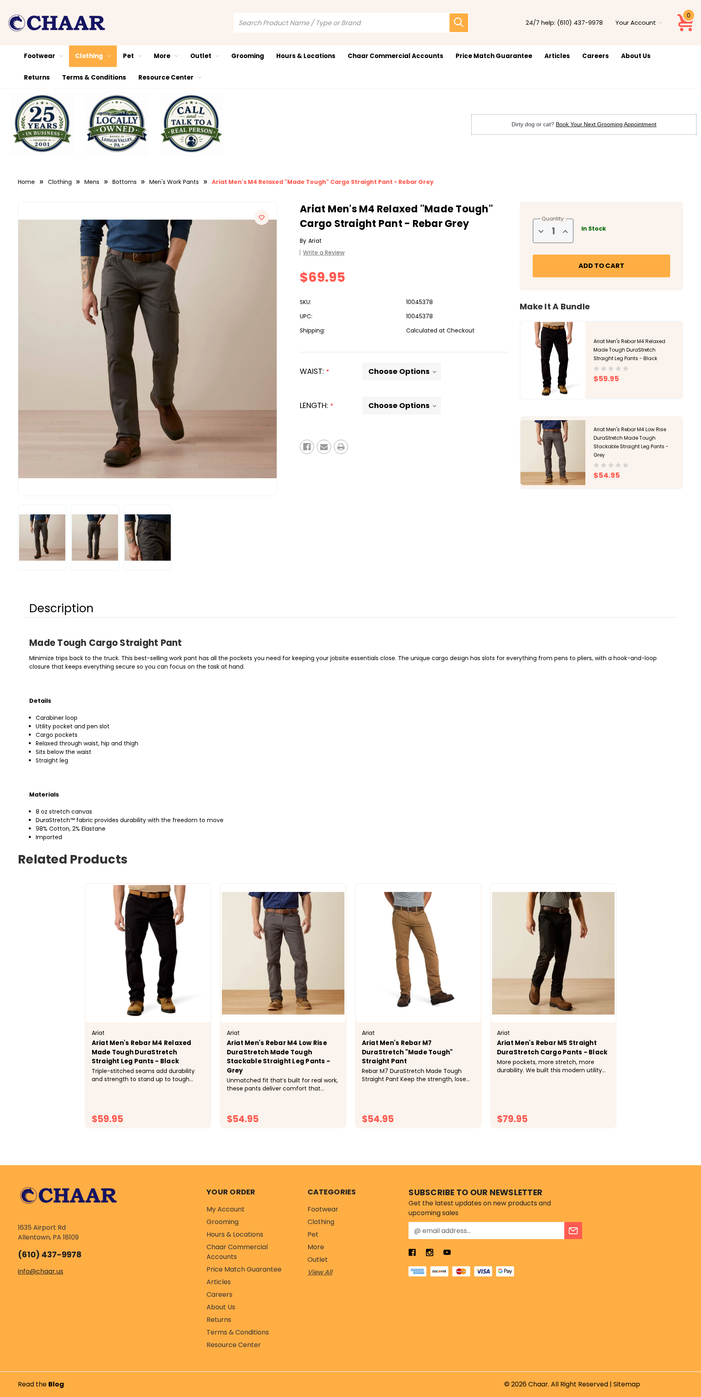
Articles (557, 56)
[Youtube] (447, 1252)
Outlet (200, 56)
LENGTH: (316, 405)
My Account (225, 1209)
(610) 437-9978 (580, 22)
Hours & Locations (305, 56)
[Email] (324, 447)
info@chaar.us (40, 1271)
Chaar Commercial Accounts (395, 56)
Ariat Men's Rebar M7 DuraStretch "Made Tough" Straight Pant (407, 1052)
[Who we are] (42, 124)
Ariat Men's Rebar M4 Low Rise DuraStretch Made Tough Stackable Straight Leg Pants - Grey (279, 1057)
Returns (37, 77)
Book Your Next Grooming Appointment (606, 124)
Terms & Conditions (94, 77)
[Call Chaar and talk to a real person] (191, 124)
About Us (636, 56)
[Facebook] (307, 447)
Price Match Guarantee (494, 56)
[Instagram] (429, 1252)
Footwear (39, 56)
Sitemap (626, 1384)
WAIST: (314, 371)
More (162, 56)
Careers (595, 56)
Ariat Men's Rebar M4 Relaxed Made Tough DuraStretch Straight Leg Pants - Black (629, 350)
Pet (128, 56)
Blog (56, 1384)
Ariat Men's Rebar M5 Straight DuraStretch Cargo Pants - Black (552, 1047)
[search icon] (458, 22)
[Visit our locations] (116, 124)
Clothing (89, 56)
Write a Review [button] (323, 252)
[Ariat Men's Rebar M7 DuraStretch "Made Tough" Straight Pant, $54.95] (418, 953)
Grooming (247, 56)
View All (319, 1272)
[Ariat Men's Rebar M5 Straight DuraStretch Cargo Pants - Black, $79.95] (553, 953)
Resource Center (166, 77)
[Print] (341, 447)
